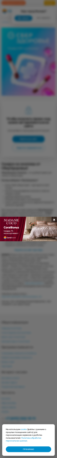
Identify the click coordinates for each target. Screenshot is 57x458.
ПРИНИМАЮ (28, 449)
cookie (24, 429)
